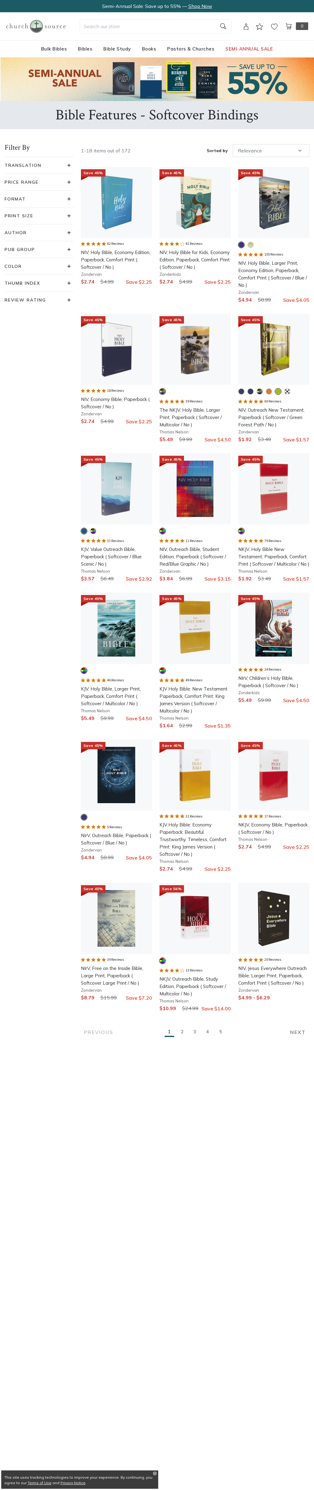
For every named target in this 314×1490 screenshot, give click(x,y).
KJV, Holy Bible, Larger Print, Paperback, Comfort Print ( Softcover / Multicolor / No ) (111, 696)
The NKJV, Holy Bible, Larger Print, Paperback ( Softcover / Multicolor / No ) (190, 417)
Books (149, 49)
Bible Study (117, 49)
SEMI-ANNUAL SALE (249, 49)
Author (16, 232)
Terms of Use (40, 1483)
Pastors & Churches (190, 49)
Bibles (85, 49)
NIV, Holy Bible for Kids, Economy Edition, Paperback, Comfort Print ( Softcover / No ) (194, 259)
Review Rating (25, 300)
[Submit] (223, 26)
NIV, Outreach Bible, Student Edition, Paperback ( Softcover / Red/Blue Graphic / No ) (192, 556)
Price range (22, 182)
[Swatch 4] (269, 391)
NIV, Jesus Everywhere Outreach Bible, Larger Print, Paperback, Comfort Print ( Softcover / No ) (272, 975)
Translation (23, 165)
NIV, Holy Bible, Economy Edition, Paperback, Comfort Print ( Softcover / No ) (115, 259)
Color (13, 266)
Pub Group (20, 249)
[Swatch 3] (260, 391)
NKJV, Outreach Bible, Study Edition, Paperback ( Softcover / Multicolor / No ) (192, 986)
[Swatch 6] (287, 391)
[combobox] (156, 26)
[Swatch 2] (250, 245)
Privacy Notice (73, 1483)
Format (15, 199)
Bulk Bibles (54, 49)
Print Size (19, 216)
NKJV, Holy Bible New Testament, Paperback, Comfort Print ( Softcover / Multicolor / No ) (273, 556)
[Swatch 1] (241, 245)
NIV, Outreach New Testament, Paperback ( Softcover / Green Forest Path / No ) (271, 417)
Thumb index (22, 283)
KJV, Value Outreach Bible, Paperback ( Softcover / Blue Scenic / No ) (111, 556)
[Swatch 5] (278, 391)
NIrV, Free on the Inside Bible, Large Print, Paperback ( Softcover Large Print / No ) (112, 975)
